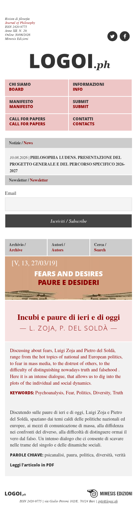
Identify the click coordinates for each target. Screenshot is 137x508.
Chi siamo (20, 86)
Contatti (83, 121)
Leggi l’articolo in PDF (32, 465)
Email (10, 193)
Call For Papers (27, 121)
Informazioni (88, 86)
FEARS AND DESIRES (57, 272)
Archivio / (17, 247)
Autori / (58, 247)
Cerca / (100, 247)
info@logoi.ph (108, 501)
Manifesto (21, 104)
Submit (80, 104)
